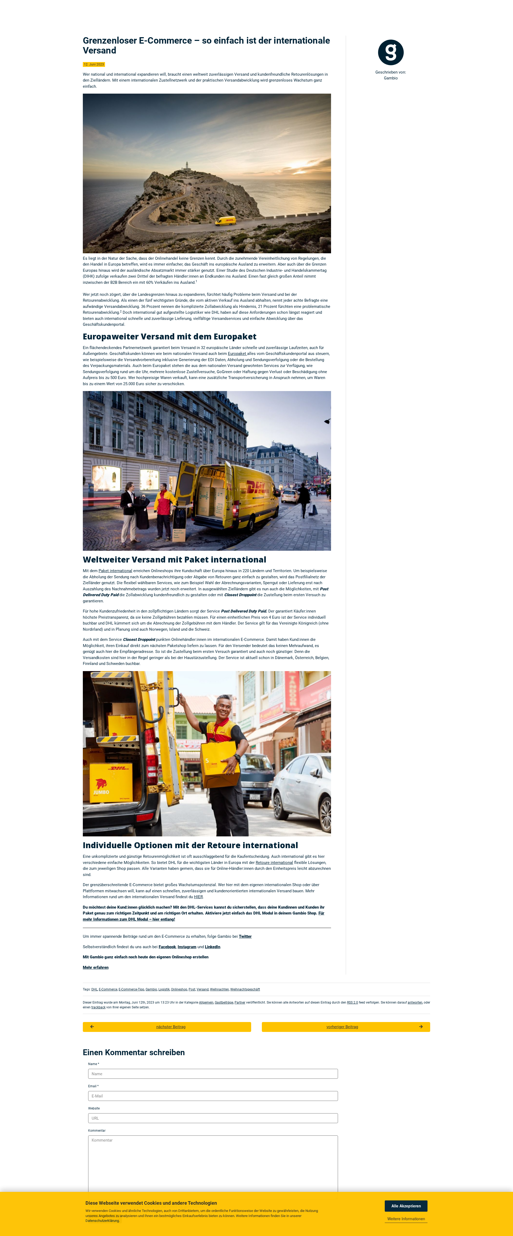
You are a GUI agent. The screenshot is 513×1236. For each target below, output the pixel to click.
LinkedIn (212, 946)
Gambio (151, 989)
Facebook (167, 946)
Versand (203, 989)
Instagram (187, 946)
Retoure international (274, 862)
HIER (198, 896)
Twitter (245, 936)
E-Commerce (108, 989)
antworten (415, 1002)
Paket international (115, 570)
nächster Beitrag (170, 1026)
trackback (98, 1007)
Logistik (164, 989)
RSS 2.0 (352, 1002)
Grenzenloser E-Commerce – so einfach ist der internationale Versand (206, 45)
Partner (240, 1002)
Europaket (237, 353)
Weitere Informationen (406, 1218)
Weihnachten (219, 989)
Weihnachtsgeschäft (245, 989)
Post (192, 989)
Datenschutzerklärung (102, 1221)
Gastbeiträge (224, 1002)
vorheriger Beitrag (342, 1026)
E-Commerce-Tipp (131, 989)
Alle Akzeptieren (406, 1205)
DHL (94, 989)
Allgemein (206, 1002)
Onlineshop (179, 989)
